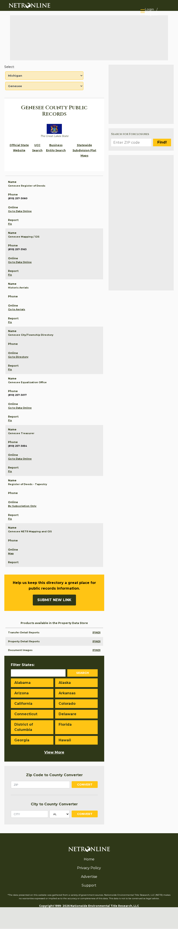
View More (54, 752)
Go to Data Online (20, 211)
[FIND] (96, 632)
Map (11, 553)
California (23, 703)
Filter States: (23, 665)
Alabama (22, 683)
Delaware (67, 714)
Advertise (89, 877)
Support (89, 885)
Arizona (21, 693)
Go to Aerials (16, 309)
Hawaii (65, 740)
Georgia (21, 740)
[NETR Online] (29, 5)
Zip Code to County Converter (54, 775)
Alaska (65, 683)
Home (89, 859)
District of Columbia (23, 727)
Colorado (67, 703)
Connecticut (25, 714)
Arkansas (67, 693)
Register (151, 14)
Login (149, 9)
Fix (10, 223)
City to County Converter (54, 804)
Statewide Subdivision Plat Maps (84, 150)
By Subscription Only (22, 505)
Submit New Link (54, 600)
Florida (65, 724)
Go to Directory (18, 356)
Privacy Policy (89, 868)
